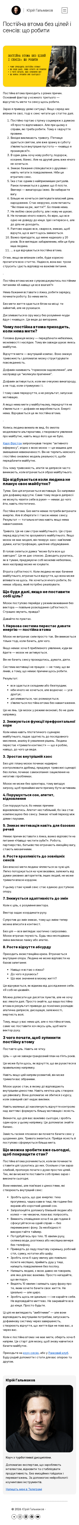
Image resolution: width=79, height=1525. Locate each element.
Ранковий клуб (58, 1353)
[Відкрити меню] (64, 10)
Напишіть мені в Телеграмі (24, 1489)
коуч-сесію (31, 1353)
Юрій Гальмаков (40, 10)
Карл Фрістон (12, 443)
